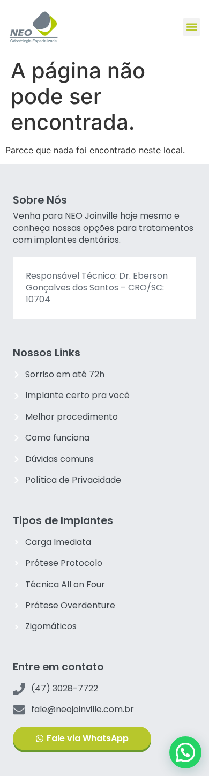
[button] (191, 27)
